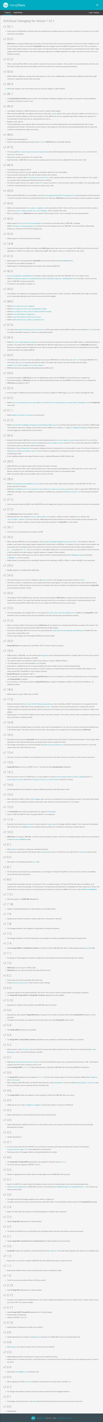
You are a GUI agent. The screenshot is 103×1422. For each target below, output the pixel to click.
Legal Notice (17, 13)
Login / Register (94, 13)
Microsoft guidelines (90, 889)
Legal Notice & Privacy (65, 1418)
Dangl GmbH (41, 1418)
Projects (8, 13)
